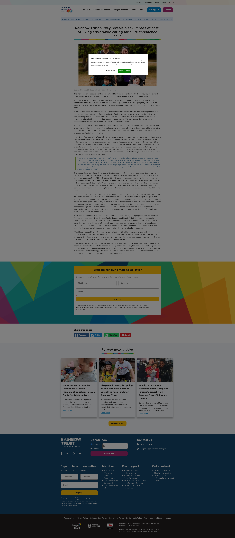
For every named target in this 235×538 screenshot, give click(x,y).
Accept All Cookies (124, 70)
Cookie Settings (110, 70)
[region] (118, 65)
